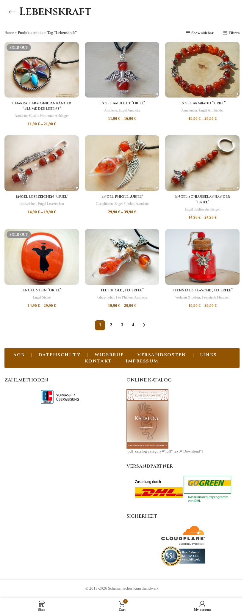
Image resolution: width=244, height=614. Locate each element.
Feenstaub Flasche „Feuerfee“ (202, 290)
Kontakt (98, 361)
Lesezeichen (27, 204)
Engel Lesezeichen (51, 204)
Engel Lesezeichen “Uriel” (41, 196)
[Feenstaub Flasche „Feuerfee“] (202, 257)
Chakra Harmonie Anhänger (49, 116)
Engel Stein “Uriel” (41, 290)
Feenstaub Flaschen (215, 297)
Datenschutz (59, 355)
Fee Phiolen (124, 297)
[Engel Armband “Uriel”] (202, 70)
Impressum (142, 361)
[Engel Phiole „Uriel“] (122, 163)
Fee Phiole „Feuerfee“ (122, 290)
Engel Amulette (129, 110)
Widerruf (109, 355)
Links (208, 355)
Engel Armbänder (211, 110)
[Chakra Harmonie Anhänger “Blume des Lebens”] (41, 70)
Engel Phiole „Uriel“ (122, 196)
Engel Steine (42, 297)
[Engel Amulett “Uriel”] (122, 70)
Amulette (21, 116)
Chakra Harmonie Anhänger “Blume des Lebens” (41, 105)
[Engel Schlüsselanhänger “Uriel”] (202, 163)
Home (9, 32)
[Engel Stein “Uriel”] (41, 257)
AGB (19, 355)
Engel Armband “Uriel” (202, 103)
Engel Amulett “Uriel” (122, 103)
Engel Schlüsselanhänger (202, 209)
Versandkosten (161, 355)
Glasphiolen (104, 204)
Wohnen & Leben (187, 297)
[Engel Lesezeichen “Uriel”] (41, 163)
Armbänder (189, 110)
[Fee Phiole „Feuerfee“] (122, 257)
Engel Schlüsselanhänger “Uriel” (202, 199)
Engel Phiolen (124, 204)
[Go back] (11, 11)
